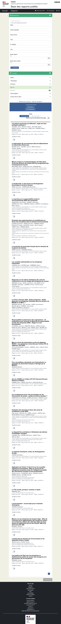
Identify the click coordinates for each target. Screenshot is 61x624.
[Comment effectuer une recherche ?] (50, 15)
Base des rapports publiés (24, 6)
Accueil (30, 585)
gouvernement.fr (30, 605)
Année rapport (14, 93)
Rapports (30, 587)
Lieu (11, 49)
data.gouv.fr (30, 608)
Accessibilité (30, 593)
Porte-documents (30, 588)
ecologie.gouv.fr (30, 609)
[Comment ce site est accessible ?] (55, 2)
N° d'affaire (13, 44)
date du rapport (24, 116)
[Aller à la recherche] (58, 2)
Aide (30, 591)
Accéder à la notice (16, 136)
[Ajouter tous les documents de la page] (48, 118)
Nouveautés (30, 590)
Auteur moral (13, 34)
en (11, 56)
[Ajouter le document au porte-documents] (14, 139)
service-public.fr (30, 600)
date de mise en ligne (35, 116)
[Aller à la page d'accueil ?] (59, 2)
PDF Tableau (30, 107)
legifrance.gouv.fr (30, 602)
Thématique (13, 81)
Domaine (12, 84)
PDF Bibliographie (31, 109)
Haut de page (48, 579)
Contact (30, 596)
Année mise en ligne (15, 96)
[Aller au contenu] (56, 2)
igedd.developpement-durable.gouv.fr (30, 611)
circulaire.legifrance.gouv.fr (30, 603)
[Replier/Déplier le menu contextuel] (7, 15)
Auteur (12, 77)
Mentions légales (31, 594)
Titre (11, 39)
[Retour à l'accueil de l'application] (30, 619)
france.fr (31, 606)
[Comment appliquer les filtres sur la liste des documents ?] (50, 73)
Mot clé (12, 87)
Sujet (11, 25)
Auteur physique (14, 30)
